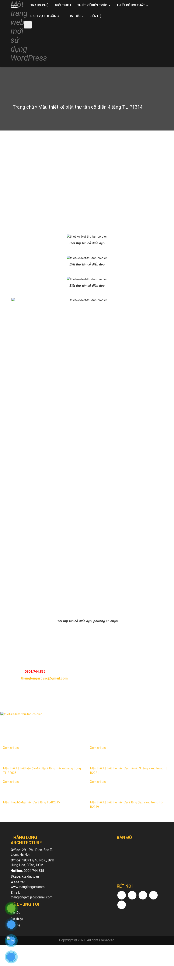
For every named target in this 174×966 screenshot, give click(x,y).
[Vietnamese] (160, 30)
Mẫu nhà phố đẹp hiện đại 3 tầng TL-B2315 (31, 802)
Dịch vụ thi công (45, 16)
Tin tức (74, 16)
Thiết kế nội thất (131, 5)
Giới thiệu (63, 5)
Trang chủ (39, 5)
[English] (155, 30)
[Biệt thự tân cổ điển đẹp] (87, 714)
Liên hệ (95, 16)
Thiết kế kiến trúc (92, 5)
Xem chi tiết (11, 747)
